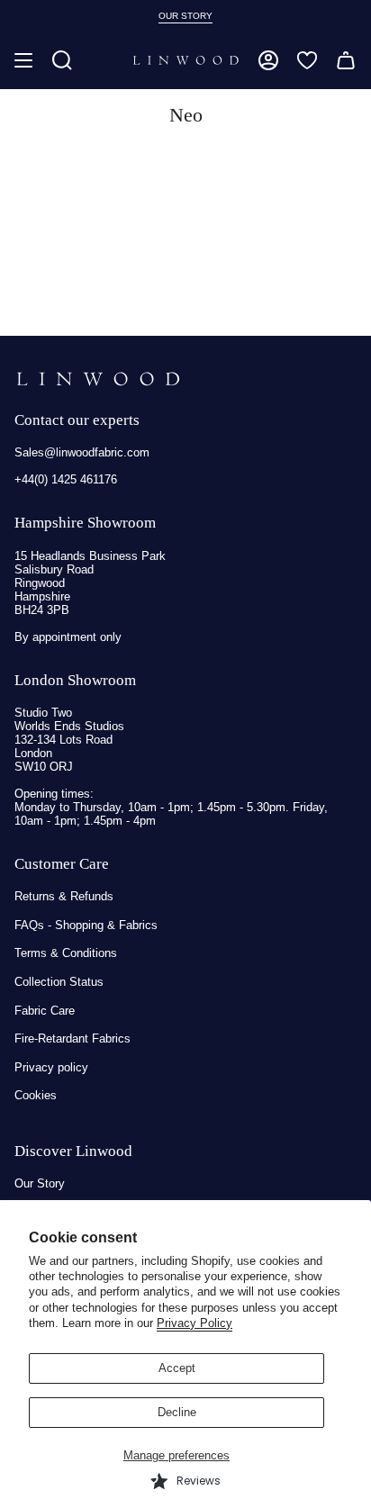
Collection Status (59, 982)
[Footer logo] (97, 379)
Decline (177, 1412)
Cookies (35, 1095)
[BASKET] (346, 60)
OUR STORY (185, 16)
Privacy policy (51, 1067)
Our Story (39, 1183)
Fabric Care (44, 1010)
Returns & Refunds (63, 896)
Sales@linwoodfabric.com (81, 452)
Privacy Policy (194, 1323)
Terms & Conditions (65, 953)
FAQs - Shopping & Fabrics (86, 925)
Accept (176, 1368)
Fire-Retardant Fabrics (72, 1038)
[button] (62, 60)
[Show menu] (23, 60)
